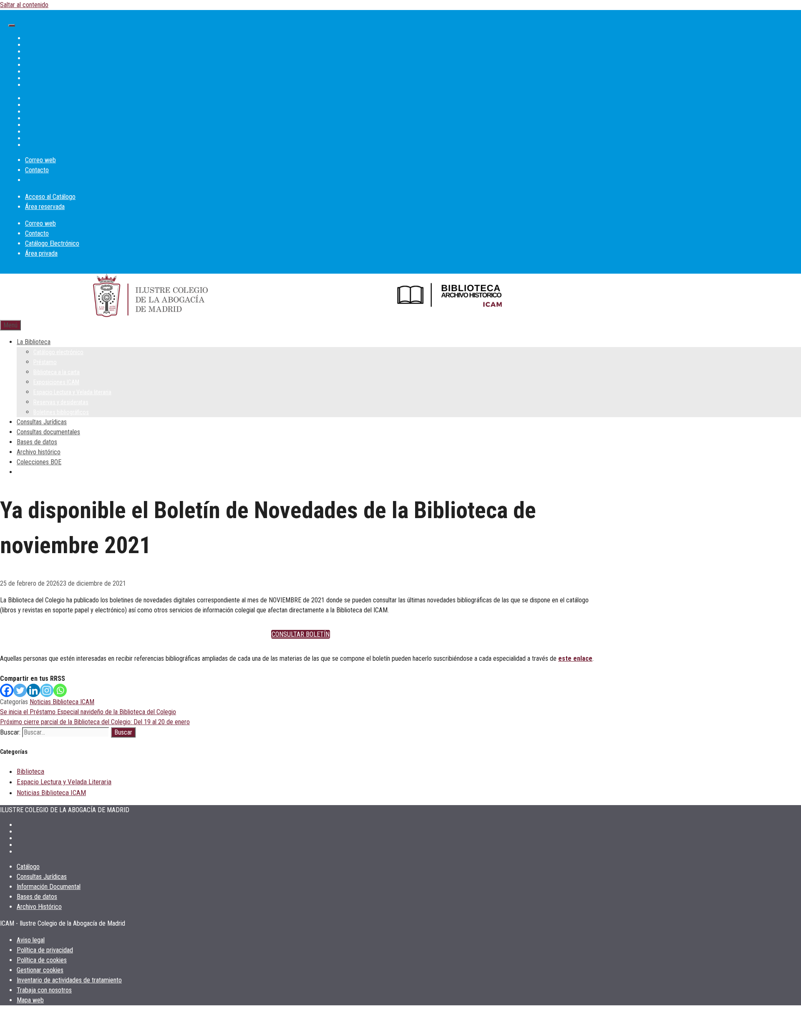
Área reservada (45, 207)
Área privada (41, 253)
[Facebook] (6, 690)
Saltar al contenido (24, 5)
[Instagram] (46, 690)
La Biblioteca (33, 342)
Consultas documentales (48, 432)
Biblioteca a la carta (56, 372)
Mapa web (30, 1000)
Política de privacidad (45, 950)
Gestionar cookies (40, 970)
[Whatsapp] (60, 690)
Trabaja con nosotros (44, 990)
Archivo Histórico (39, 907)
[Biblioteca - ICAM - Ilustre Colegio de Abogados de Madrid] (450, 297)
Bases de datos (37, 442)
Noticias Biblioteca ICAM (62, 702)
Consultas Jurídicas (42, 422)
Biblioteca (30, 771)
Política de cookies (42, 960)
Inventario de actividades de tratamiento (69, 980)
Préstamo (45, 362)
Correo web (40, 160)
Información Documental (49, 887)
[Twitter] (20, 690)
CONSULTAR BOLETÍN (301, 634)
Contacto (37, 170)
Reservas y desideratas (60, 402)
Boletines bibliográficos (61, 412)
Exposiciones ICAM (56, 382)
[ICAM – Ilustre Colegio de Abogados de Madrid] (150, 297)
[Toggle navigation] (11, 25)
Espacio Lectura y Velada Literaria (64, 782)
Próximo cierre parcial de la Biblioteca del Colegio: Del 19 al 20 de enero (95, 722)
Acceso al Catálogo (50, 197)
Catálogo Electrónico (52, 243)
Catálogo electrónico (58, 352)
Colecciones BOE (39, 462)
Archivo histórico (38, 452)
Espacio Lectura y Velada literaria (72, 392)
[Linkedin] (33, 690)
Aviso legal (31, 940)
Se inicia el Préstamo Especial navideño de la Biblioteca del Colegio (88, 712)
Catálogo (28, 867)
